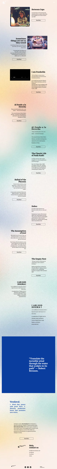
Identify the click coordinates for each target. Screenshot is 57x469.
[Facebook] (25, 467)
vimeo (30, 456)
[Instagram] (28, 467)
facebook (31, 454)
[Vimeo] (30, 467)
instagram (31, 452)
